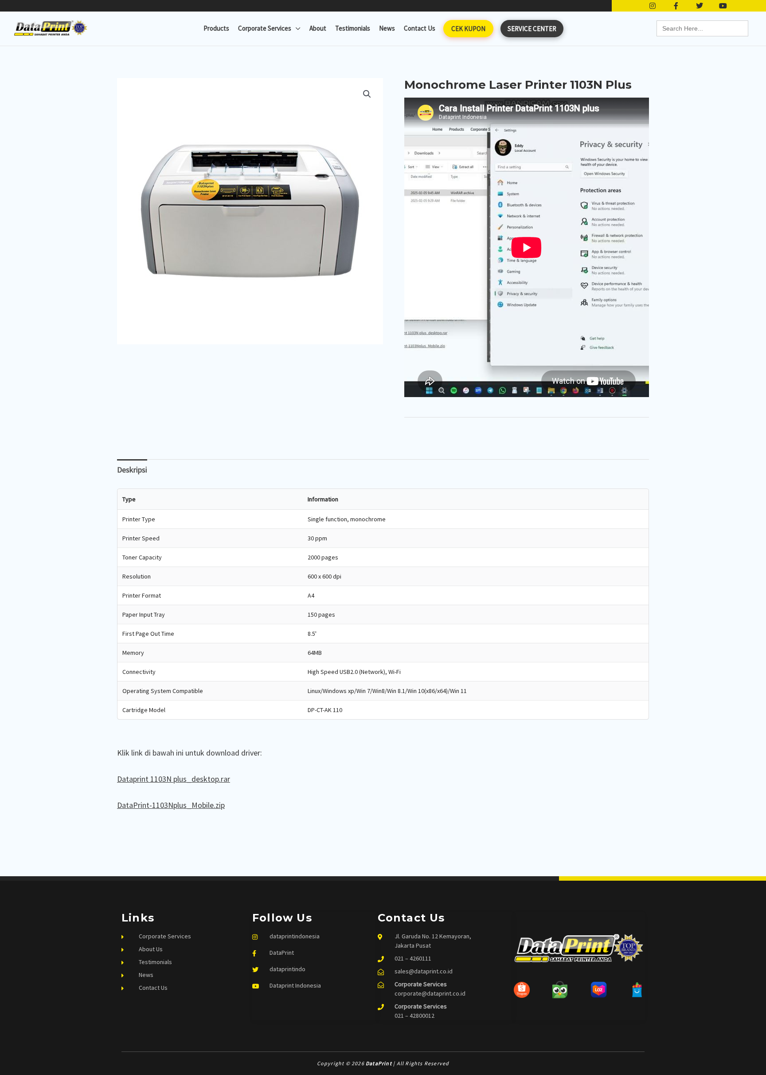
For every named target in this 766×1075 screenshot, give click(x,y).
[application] (296, 28)
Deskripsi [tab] (132, 470)
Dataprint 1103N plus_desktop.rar (173, 779)
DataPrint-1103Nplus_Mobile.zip (171, 805)
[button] (367, 94)
